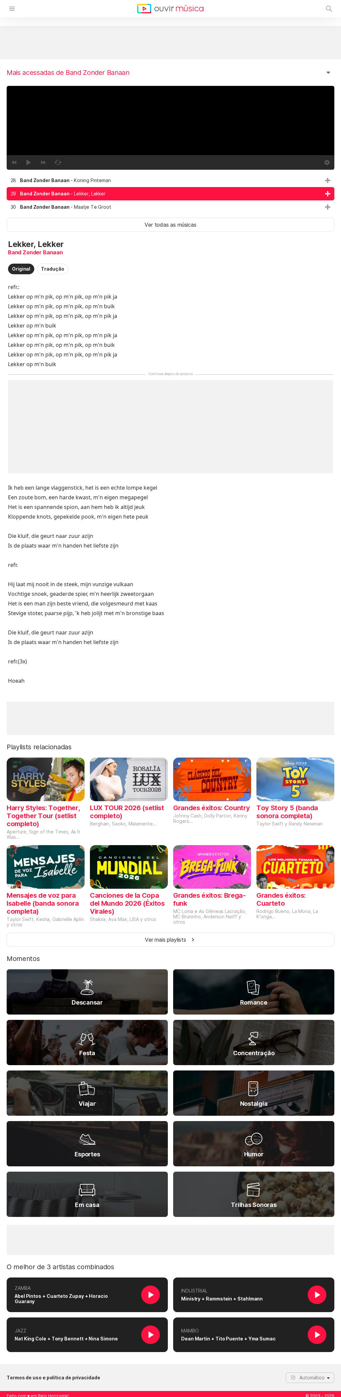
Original (21, 269)
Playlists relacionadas (39, 747)
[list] (170, 194)
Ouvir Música (170, 8)
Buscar (329, 8)
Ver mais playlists (165, 939)
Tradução (52, 269)
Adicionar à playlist (327, 180)
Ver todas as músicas (170, 224)
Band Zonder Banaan (35, 252)
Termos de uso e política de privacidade (53, 1377)
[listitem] (170, 180)
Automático (312, 1377)
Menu (12, 8)
